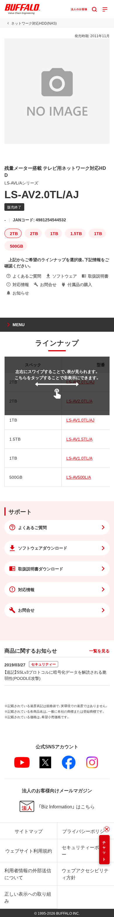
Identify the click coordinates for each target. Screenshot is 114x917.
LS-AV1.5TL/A (79, 439)
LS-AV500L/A (78, 477)
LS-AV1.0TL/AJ (80, 420)
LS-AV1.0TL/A (79, 458)
